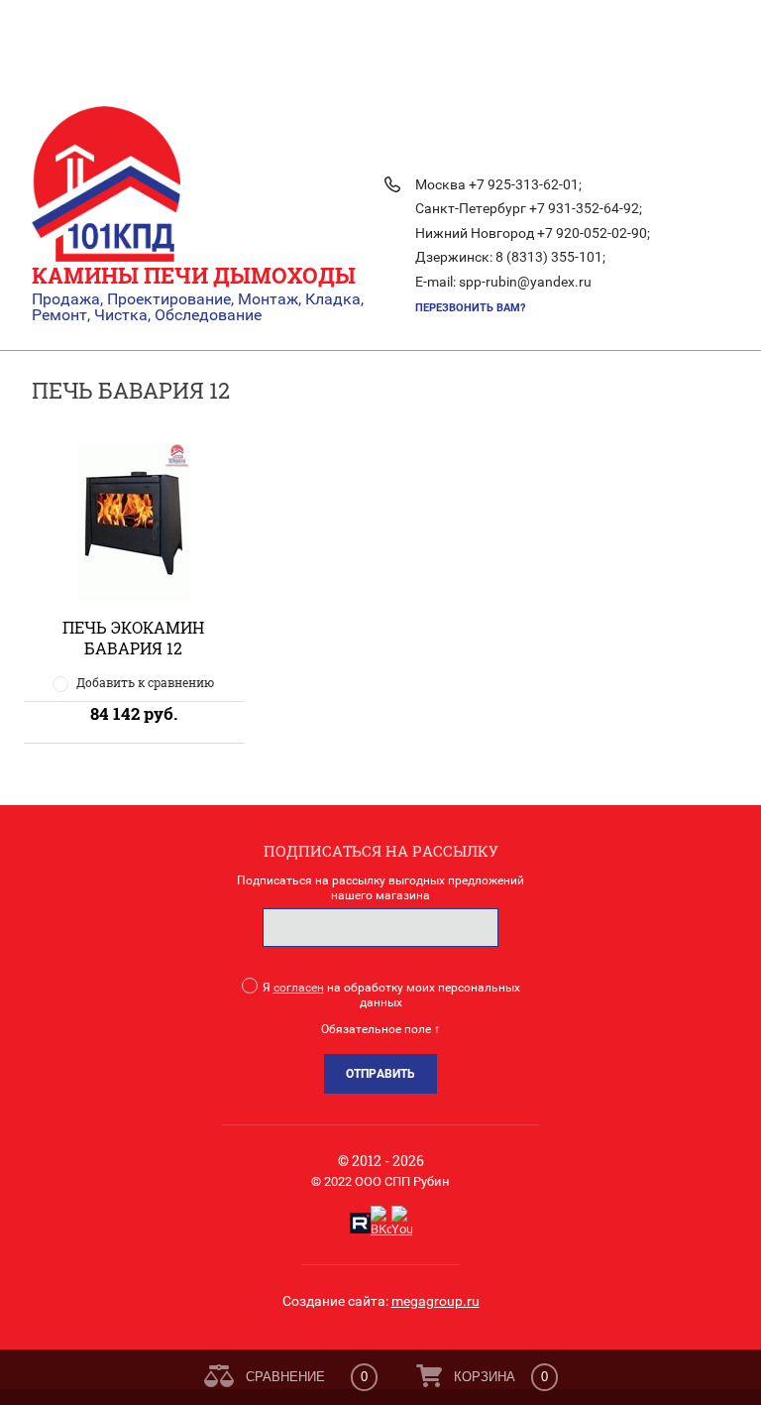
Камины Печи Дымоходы (194, 275)
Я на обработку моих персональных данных (391, 995)
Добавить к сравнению (145, 682)
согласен (298, 988)
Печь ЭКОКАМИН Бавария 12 (133, 637)
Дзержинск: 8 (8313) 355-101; (510, 257)
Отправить (380, 1074)
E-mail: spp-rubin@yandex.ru (503, 282)
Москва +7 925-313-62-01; (498, 184)
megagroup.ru (435, 1301)
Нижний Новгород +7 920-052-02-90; (532, 233)
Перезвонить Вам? (470, 307)
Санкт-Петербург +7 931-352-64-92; (528, 208)
